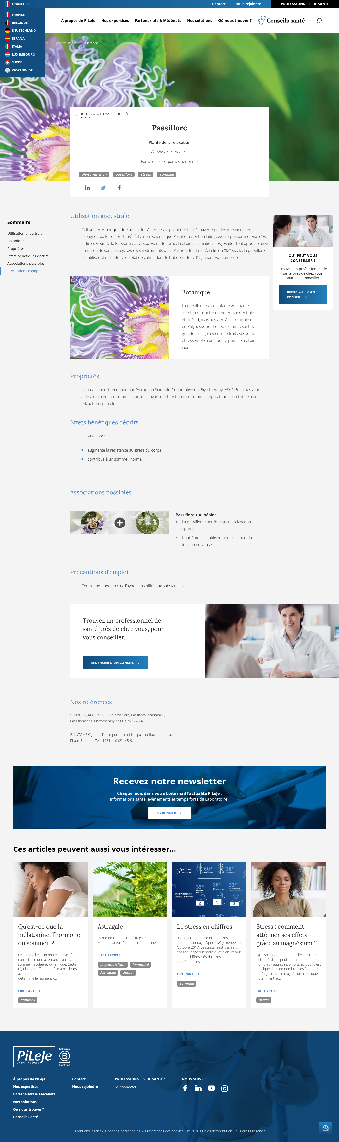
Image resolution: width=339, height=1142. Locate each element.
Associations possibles (26, 263)
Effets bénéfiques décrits (28, 256)
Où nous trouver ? (235, 20)
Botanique (16, 240)
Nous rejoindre (248, 3)
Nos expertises (115, 20)
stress (146, 174)
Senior (128, 972)
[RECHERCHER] (319, 20)
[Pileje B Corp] (64, 1061)
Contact (219, 3)
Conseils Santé (25, 1116)
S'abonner (166, 813)
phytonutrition (94, 174)
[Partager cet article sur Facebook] (119, 188)
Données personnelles (122, 1131)
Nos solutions (199, 20)
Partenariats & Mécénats (158, 20)
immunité (140, 964)
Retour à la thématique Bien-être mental (106, 115)
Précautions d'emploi (24, 270)
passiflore (123, 174)
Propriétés (16, 248)
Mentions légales (88, 1131)
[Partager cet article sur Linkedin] (87, 188)
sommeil (167, 174)
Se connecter (125, 1087)
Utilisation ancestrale (25, 233)
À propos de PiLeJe (78, 20)
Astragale (108, 972)
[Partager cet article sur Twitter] (103, 188)
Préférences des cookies (164, 1131)
